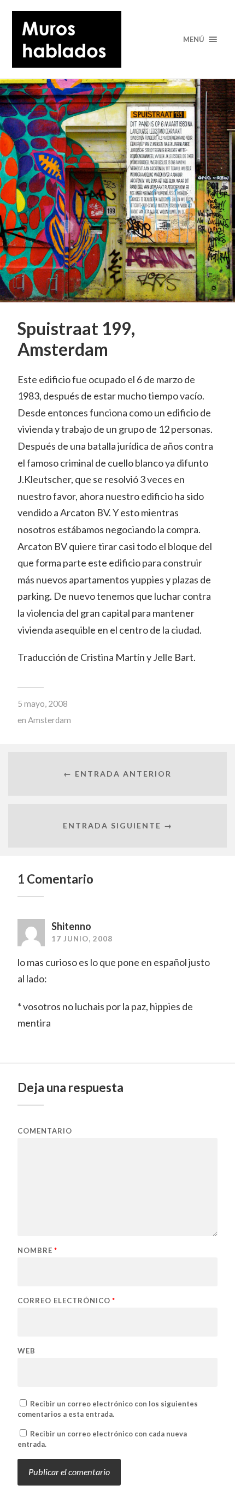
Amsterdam (49, 720)
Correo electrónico (66, 1300)
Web (26, 1351)
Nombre (37, 1250)
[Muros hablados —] (118, 39)
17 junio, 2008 (82, 938)
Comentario (44, 1131)
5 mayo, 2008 (42, 703)
